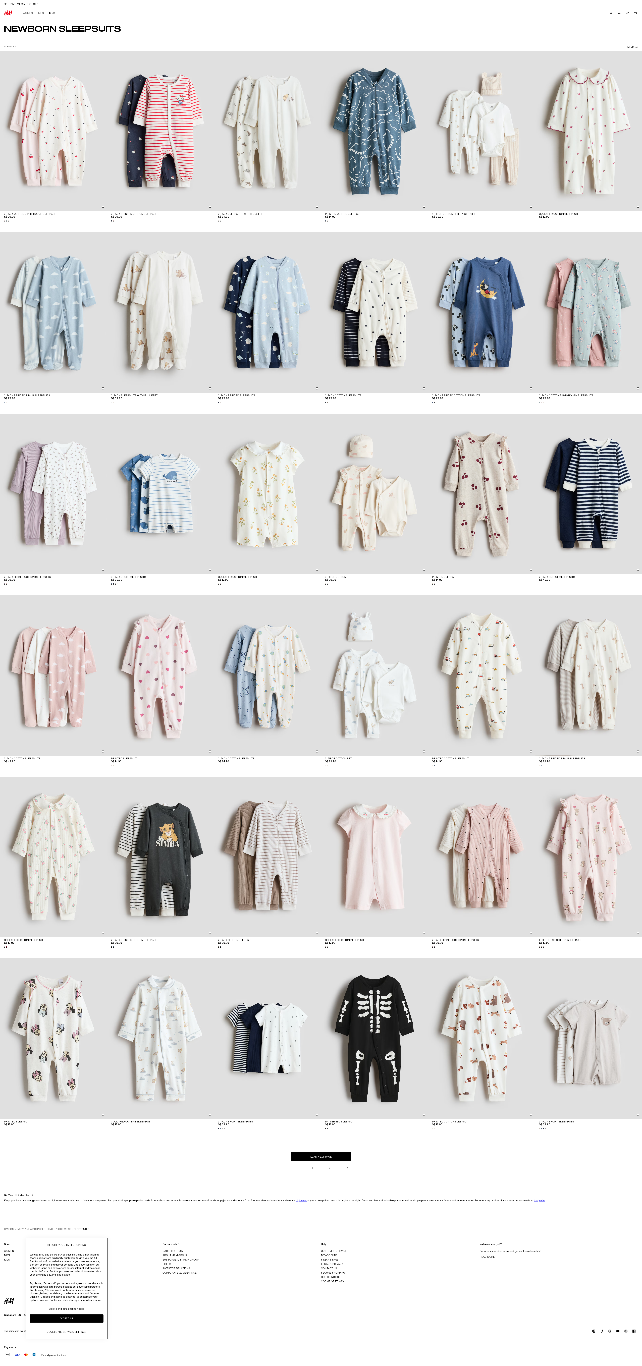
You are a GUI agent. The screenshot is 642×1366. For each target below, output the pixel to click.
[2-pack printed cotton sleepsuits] (160, 131)
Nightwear (63, 1229)
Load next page (321, 1156)
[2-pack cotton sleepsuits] (374, 312)
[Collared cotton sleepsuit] (588, 131)
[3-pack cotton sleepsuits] (53, 675)
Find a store (329, 1259)
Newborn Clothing (39, 1229)
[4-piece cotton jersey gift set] (481, 131)
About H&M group (175, 1255)
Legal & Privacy (332, 1264)
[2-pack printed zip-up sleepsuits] (53, 312)
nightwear (301, 1200)
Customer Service (334, 1250)
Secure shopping (333, 1272)
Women (28, 13)
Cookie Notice (331, 1277)
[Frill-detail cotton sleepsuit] (588, 857)
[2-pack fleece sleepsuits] (588, 494)
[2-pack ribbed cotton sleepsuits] (53, 494)
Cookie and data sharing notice (66, 1308)
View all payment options (53, 1355)
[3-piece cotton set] (374, 494)
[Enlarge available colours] (7, 221)
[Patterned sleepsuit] (374, 1038)
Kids (52, 13)
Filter (629, 46)
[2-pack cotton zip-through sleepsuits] (53, 131)
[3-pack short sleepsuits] (160, 494)
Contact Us (329, 1268)
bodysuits (539, 1200)
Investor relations (176, 1268)
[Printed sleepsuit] (481, 494)
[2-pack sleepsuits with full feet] (267, 131)
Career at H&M (173, 1250)
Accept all (66, 1318)
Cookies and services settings (66, 1331)
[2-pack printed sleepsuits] (267, 312)
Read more (487, 1256)
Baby (20, 1229)
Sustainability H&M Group (181, 1259)
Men (41, 13)
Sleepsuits (81, 1229)
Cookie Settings (332, 1281)
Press (167, 1264)
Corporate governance (180, 1272)
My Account (329, 1255)
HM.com (9, 1229)
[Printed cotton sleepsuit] (374, 131)
